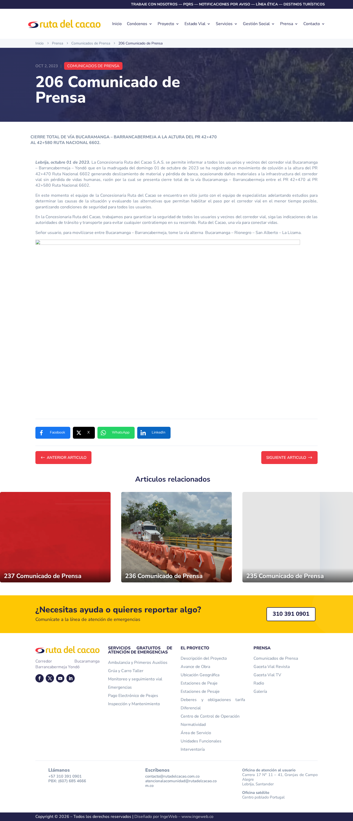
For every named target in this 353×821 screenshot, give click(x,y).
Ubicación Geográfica (200, 675)
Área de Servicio (196, 733)
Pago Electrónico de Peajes (133, 695)
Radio (259, 683)
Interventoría (193, 749)
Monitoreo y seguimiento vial (135, 679)
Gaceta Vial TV (267, 675)
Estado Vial (195, 24)
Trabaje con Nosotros (154, 4)
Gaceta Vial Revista (272, 667)
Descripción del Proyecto (204, 658)
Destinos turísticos (304, 4)
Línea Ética (267, 4)
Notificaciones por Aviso (224, 4)
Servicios (224, 24)
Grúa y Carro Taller (125, 671)
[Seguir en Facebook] (39, 678)
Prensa (286, 24)
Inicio (117, 24)
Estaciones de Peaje (199, 683)
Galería (260, 691)
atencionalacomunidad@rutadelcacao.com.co (181, 783)
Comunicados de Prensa (93, 66)
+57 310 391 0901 (65, 776)
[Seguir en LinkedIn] (70, 678)
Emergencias (120, 687)
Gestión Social (256, 24)
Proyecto (166, 24)
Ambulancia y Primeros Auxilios (137, 662)
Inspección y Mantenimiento (134, 704)
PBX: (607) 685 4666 (67, 781)
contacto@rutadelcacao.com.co (172, 776)
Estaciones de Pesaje (200, 691)
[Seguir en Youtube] (60, 678)
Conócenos (137, 24)
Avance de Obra (195, 667)
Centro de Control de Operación (210, 716)
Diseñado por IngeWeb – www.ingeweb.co (173, 816)
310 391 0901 (291, 614)
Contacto (311, 24)
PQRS (188, 4)
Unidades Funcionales (201, 741)
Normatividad (193, 724)
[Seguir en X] (50, 678)
